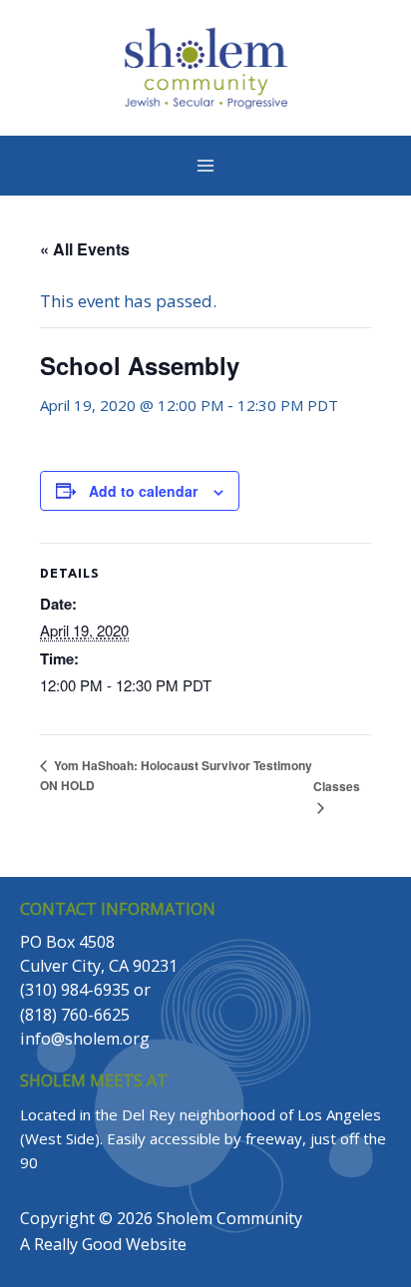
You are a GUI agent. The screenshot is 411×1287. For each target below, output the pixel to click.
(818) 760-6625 (75, 1015)
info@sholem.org (85, 1039)
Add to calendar (143, 491)
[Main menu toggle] (205, 166)
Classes (336, 786)
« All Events (85, 248)
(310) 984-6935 (75, 990)
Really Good (78, 1244)
